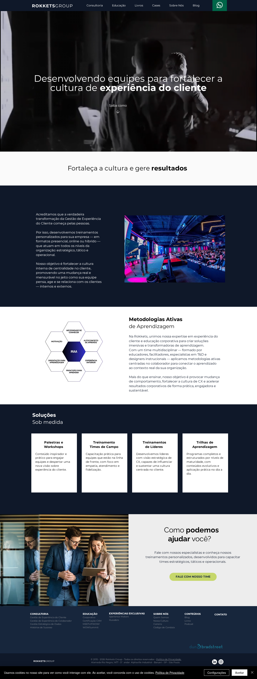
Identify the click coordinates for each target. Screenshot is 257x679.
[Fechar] (252, 672)
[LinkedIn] (214, 661)
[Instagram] (220, 661)
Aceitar (239, 673)
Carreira (157, 624)
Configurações (216, 673)
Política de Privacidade (169, 673)
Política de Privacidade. (168, 659)
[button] (94, 5)
